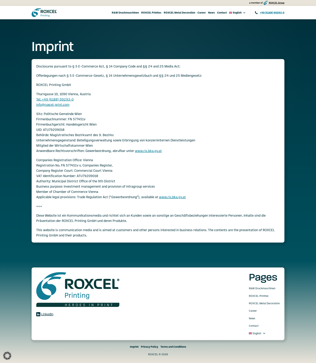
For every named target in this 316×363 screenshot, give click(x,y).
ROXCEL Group (276, 2)
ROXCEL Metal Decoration (179, 12)
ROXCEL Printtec (151, 12)
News (211, 12)
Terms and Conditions (173, 346)
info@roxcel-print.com (52, 104)
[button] (7, 355)
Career (202, 12)
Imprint (134, 346)
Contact (222, 12)
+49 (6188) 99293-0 (272, 12)
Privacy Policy (149, 346)
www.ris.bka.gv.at (148, 151)
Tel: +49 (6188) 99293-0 (55, 99)
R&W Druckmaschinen (125, 12)
